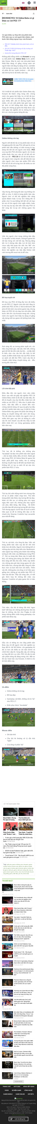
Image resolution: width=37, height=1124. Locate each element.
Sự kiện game (16, 1090)
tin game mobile (10, 868)
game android (19, 868)
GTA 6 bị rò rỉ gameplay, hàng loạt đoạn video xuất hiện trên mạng (23, 962)
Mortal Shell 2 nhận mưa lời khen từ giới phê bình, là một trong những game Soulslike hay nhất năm (23, 1023)
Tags (4, 864)
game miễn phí (18, 870)
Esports (31, 1094)
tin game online (13, 872)
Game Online (20, 1094)
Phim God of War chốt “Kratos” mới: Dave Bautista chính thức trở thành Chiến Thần (10, 833)
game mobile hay (28, 868)
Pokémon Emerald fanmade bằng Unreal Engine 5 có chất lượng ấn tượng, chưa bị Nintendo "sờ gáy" (24, 971)
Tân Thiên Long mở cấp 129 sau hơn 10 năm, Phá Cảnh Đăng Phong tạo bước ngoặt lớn (17, 846)
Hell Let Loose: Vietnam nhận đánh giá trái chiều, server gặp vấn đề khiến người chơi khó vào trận (23, 1054)
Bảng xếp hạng (28, 1086)
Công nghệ (28, 1090)
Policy (23, 1115)
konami (14, 866)
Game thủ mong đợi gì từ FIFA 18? (15, 53)
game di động (16, 864)
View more (18, 1081)
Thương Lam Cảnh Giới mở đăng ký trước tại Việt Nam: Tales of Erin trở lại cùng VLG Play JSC (23, 992)
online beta (26, 873)
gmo (21, 864)
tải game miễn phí (8, 870)
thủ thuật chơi (28, 872)
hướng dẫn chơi (27, 870)
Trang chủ (6, 1086)
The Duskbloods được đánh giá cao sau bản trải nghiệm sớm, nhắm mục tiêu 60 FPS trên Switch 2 (25, 819)
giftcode (9, 864)
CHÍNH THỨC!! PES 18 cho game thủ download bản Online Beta (23, 80)
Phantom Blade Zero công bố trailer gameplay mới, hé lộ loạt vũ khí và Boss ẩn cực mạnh (23, 981)
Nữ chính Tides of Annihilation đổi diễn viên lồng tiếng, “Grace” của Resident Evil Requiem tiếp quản (24, 1014)
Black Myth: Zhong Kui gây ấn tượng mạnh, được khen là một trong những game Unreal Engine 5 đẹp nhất (10, 819)
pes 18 (20, 873)
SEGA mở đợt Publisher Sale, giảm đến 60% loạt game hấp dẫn (23, 945)
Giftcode (17, 1086)
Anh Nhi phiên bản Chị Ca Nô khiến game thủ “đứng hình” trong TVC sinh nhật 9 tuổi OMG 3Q (23, 1002)
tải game (26, 864)
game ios (21, 866)
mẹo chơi (21, 872)
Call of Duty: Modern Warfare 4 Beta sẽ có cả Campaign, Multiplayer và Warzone (23, 1075)
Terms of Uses (16, 1115)
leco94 (4, 24)
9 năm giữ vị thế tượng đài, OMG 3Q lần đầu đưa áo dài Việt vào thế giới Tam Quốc (18, 839)
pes (17, 866)
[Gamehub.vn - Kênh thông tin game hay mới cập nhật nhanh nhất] (3, 2)
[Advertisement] (18, 784)
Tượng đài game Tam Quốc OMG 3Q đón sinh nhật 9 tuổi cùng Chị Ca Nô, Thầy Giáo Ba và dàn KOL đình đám (23, 1043)
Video (7, 1090)
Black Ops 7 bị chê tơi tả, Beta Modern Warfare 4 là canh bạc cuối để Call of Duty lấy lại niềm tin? (23, 1065)
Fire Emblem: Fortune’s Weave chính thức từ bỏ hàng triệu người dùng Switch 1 (23, 1033)
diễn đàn (15, 873)
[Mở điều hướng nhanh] (33, 13)
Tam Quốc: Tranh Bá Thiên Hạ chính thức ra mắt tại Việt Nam (25, 833)
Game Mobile (7, 1094)
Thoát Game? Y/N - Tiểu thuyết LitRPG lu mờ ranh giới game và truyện (23, 954)
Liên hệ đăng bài (20, 1119)
